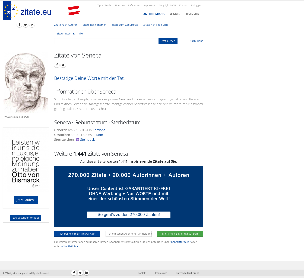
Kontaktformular (181, 242)
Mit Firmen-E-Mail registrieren (180, 233)
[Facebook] (19, 24)
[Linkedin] (32, 24)
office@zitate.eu (70, 246)
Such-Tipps (196, 41)
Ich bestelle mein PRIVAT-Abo (77, 233)
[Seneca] (26, 82)
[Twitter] (25, 24)
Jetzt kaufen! (26, 200)
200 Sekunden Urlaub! (26, 217)
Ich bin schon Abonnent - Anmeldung (130, 233)
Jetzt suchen (168, 41)
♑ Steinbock (85, 139)
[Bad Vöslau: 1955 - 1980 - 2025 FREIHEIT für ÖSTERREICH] (74, 10)
